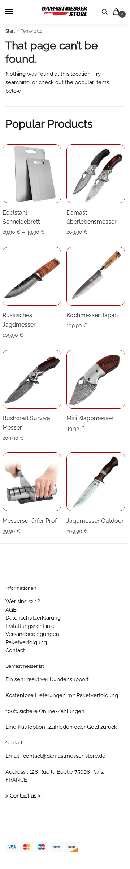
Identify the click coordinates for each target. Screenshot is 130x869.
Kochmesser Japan (92, 315)
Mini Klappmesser (90, 418)
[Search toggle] (104, 12)
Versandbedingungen (32, 634)
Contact (15, 650)
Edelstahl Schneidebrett (21, 217)
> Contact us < (23, 796)
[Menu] (16, 12)
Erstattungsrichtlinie (30, 626)
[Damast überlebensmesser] (95, 173)
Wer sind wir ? (22, 601)
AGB (11, 610)
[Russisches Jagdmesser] (32, 276)
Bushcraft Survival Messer (27, 423)
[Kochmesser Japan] (95, 276)
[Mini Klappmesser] (95, 379)
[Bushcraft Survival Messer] (32, 379)
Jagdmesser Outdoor (95, 520)
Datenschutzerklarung (33, 617)
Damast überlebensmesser (91, 217)
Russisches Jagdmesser (19, 320)
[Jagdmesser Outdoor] (95, 481)
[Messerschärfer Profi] (32, 481)
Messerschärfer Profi (30, 520)
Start (10, 31)
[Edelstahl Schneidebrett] (32, 173)
